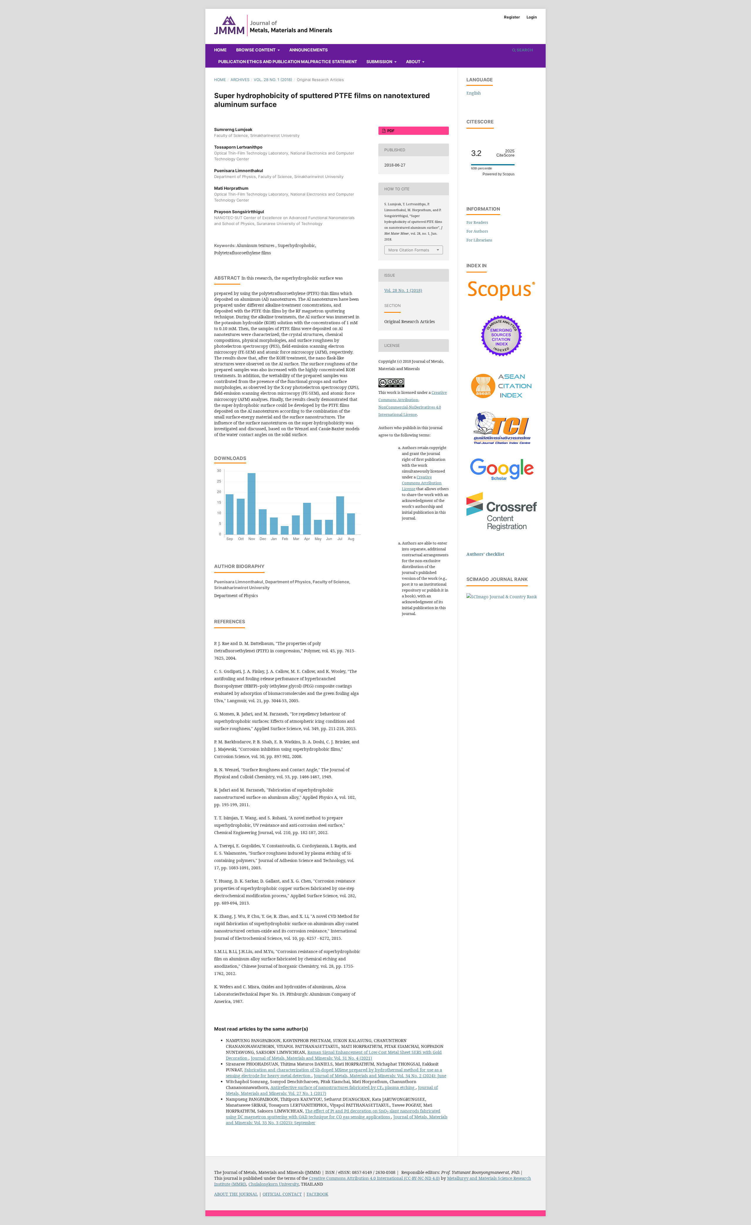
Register (512, 17)
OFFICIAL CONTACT (282, 1194)
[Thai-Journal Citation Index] (501, 447)
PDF (390, 130)
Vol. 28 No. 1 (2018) (273, 79)
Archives (240, 79)
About (413, 61)
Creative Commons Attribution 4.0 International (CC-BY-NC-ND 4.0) (374, 1178)
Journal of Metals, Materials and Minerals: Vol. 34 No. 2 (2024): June (380, 1075)
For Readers (477, 222)
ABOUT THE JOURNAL (236, 1194)
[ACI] (501, 401)
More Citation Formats (408, 250)
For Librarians (479, 240)
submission (379, 61)
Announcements (308, 49)
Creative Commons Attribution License (422, 482)
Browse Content (256, 49)
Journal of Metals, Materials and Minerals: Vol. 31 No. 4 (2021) (311, 1058)
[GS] (502, 480)
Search (524, 50)
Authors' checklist (485, 554)
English (473, 93)
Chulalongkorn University (273, 1184)
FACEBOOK (317, 1194)
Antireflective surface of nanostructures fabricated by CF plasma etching (343, 1087)
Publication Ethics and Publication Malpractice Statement (287, 61)
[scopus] (501, 300)
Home (220, 49)
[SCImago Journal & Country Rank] (501, 596)
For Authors (477, 231)
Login (532, 17)
